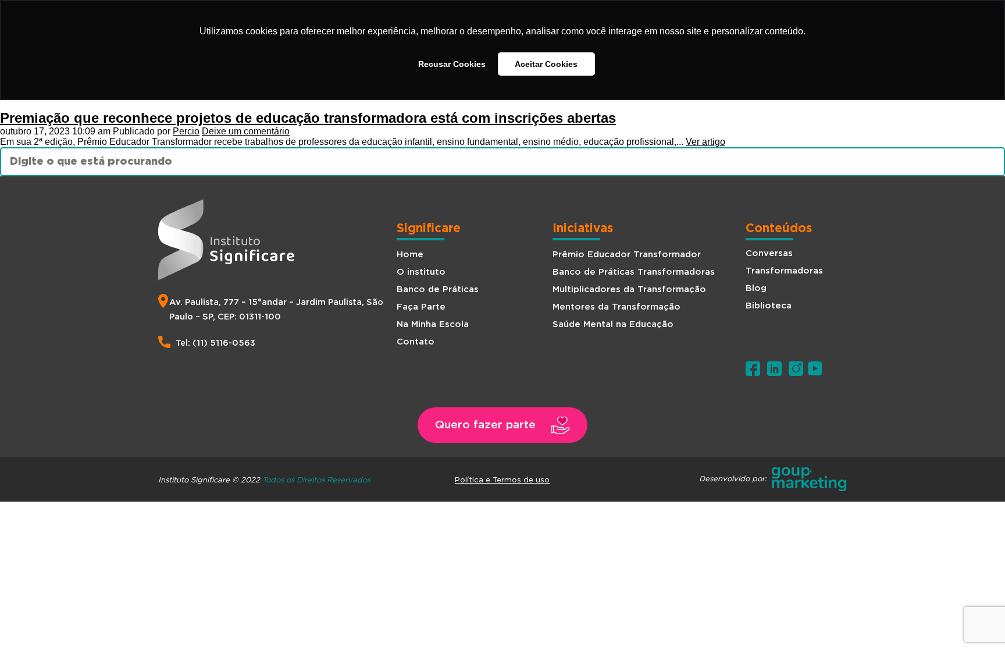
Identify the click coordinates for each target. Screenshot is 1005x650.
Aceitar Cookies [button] (546, 64)
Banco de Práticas (438, 289)
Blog (756, 288)
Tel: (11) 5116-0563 (215, 343)
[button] (502, 425)
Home (410, 254)
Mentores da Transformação (616, 307)
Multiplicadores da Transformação (629, 289)
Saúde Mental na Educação (613, 324)
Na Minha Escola (433, 324)
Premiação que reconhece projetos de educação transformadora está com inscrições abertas (308, 118)
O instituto (421, 272)
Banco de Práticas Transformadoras (634, 272)
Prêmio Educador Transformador (627, 254)
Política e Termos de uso (502, 479)
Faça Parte (421, 307)
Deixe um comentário (246, 131)
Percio (186, 131)
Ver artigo (705, 142)
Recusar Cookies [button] (452, 64)
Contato (415, 342)
